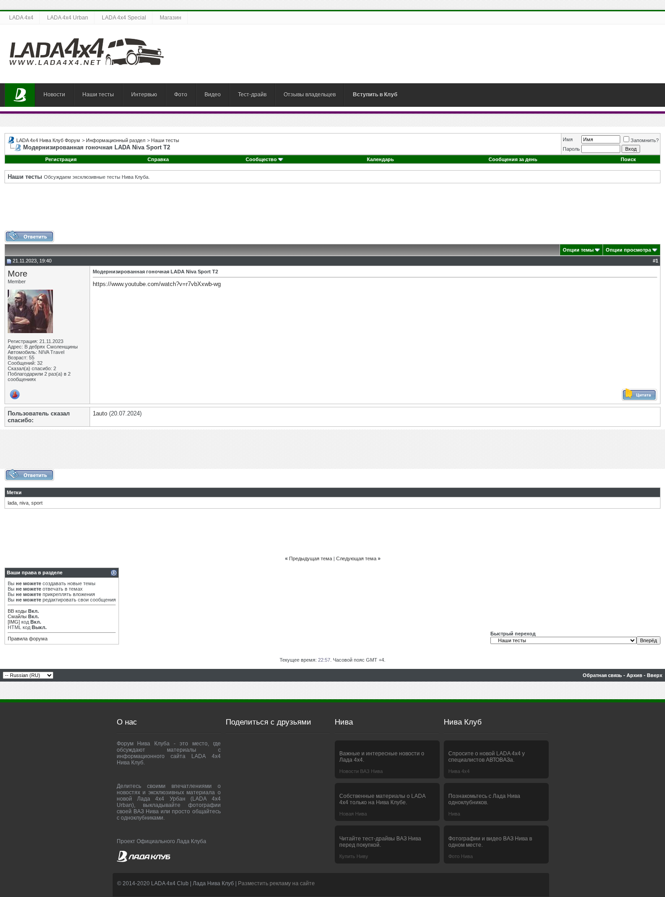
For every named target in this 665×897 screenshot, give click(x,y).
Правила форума (28, 638)
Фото (180, 94)
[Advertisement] (332, 210)
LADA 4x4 (21, 17)
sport (37, 503)
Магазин (170, 17)
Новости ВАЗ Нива (361, 771)
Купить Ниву (353, 856)
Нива (454, 813)
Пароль (571, 149)
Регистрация (60, 159)
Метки (14, 492)
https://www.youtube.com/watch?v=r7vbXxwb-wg (157, 284)
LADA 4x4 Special (124, 17)
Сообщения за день (513, 159)
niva (23, 503)
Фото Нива (460, 856)
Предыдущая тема (310, 558)
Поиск (628, 159)
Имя (568, 139)
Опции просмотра (628, 250)
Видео (212, 94)
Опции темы (578, 250)
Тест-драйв (252, 94)
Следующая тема (356, 558)
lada (12, 503)
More (18, 273)
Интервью (144, 94)
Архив (634, 675)
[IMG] (14, 622)
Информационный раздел (115, 140)
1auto (100, 413)
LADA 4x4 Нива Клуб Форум (48, 140)
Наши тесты (98, 94)
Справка (158, 159)
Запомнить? (645, 140)
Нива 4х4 (459, 771)
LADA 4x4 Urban (67, 17)
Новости (54, 94)
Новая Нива (353, 813)
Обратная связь (602, 675)
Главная (20, 95)
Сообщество (261, 159)
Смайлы (17, 616)
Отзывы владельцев (310, 94)
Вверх (654, 675)
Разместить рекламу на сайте (276, 883)
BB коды (17, 611)
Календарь (380, 159)
